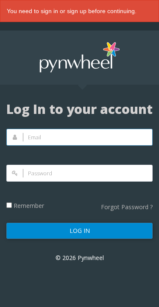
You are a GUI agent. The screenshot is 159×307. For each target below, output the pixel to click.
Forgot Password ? (127, 207)
